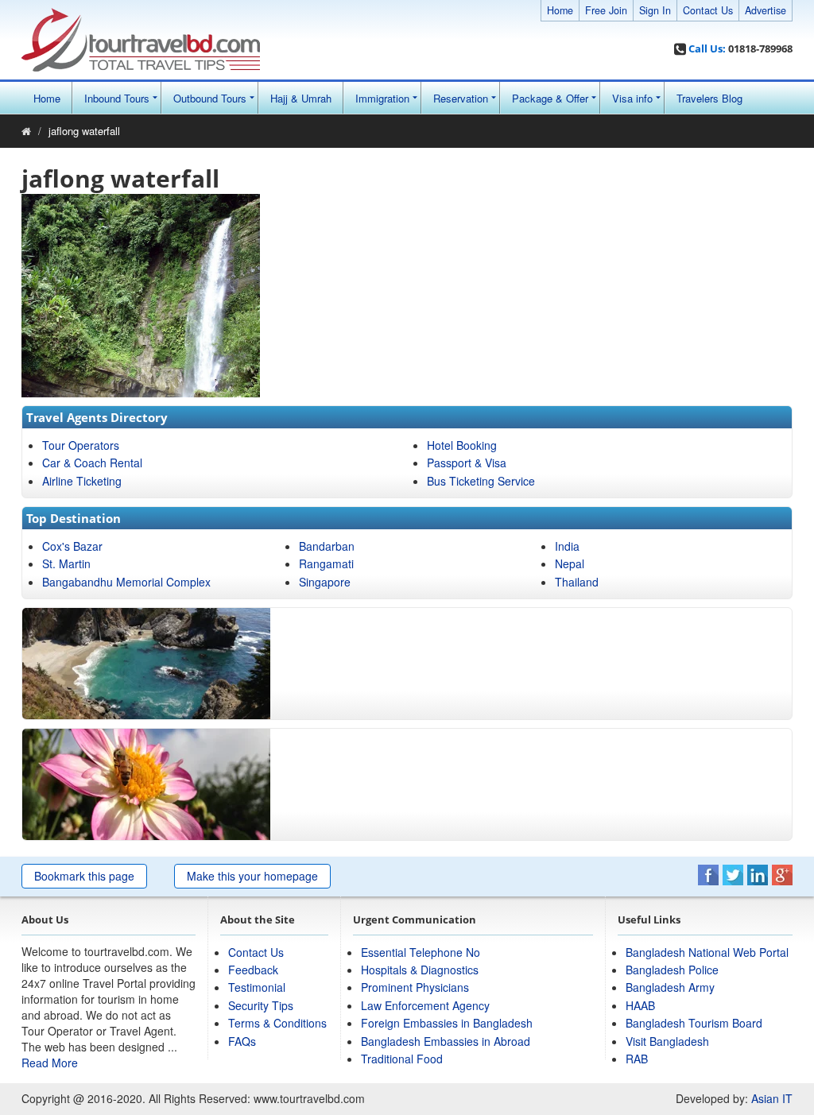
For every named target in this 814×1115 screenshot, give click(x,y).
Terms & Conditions (277, 1023)
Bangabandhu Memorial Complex (126, 582)
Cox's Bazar (72, 546)
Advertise (765, 10)
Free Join (606, 10)
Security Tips (260, 1005)
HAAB (640, 1005)
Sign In (655, 10)
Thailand (577, 582)
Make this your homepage (252, 876)
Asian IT (772, 1098)
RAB (637, 1059)
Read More (49, 1062)
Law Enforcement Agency (425, 1005)
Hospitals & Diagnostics (420, 970)
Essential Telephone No (420, 952)
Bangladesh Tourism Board (694, 1023)
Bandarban (327, 546)
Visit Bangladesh (667, 1041)
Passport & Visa (466, 462)
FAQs (242, 1041)
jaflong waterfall (84, 130)
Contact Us (708, 10)
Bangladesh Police (672, 970)
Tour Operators (80, 445)
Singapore (325, 582)
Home (560, 10)
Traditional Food (402, 1059)
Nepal (569, 563)
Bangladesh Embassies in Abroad (445, 1041)
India (567, 546)
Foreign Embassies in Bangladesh (447, 1023)
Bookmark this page (84, 876)
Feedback (253, 970)
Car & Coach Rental (92, 462)
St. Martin (66, 563)
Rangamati (326, 563)
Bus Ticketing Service (481, 481)
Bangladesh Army (670, 987)
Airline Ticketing (82, 481)
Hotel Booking (462, 445)
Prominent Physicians (415, 987)
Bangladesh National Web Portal (707, 952)
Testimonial (256, 987)
